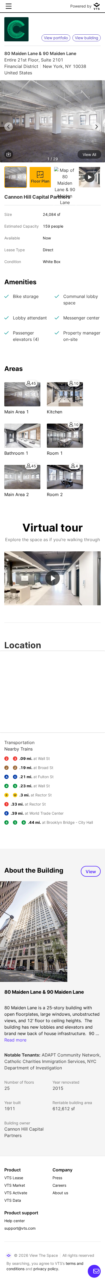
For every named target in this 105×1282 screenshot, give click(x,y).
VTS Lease (13, 1177)
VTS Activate (15, 1192)
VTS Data (12, 1200)
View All (89, 154)
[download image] (8, 154)
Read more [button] (15, 1040)
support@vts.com (20, 1228)
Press (57, 1177)
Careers (59, 1185)
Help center (14, 1220)
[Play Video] (52, 578)
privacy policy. (46, 1268)
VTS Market (14, 1185)
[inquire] (94, 1271)
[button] (52, 122)
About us (60, 1192)
